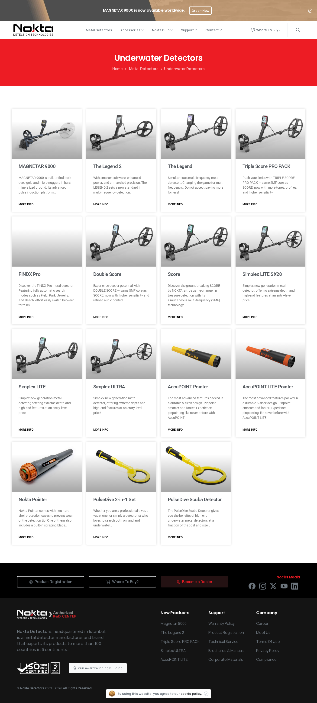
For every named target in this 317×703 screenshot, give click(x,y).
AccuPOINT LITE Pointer (268, 387)
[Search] (298, 30)
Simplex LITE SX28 (262, 274)
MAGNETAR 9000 (37, 166)
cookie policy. (191, 693)
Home (117, 68)
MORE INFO (26, 204)
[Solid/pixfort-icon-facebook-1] (252, 586)
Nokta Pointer (33, 499)
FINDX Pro (29, 274)
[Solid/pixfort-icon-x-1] (273, 586)
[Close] (310, 10)
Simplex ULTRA (109, 387)
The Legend (180, 166)
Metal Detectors (143, 68)
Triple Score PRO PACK (266, 166)
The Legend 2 (107, 166)
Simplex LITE (32, 387)
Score (174, 274)
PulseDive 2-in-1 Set (114, 499)
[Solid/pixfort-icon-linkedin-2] (294, 586)
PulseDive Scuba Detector (195, 499)
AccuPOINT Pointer (188, 387)
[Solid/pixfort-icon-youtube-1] (284, 586)
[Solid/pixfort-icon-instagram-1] (262, 586)
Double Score (107, 274)
